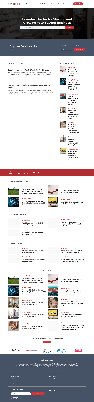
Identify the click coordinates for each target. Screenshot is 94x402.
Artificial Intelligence (15, 376)
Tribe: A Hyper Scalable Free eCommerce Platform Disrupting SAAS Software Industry (71, 224)
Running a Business (73, 136)
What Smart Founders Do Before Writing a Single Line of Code (73, 114)
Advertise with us (52, 376)
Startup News (71, 122)
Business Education (73, 67)
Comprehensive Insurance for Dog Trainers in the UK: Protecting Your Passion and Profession (72, 327)
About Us (65, 3)
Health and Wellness (27, 324)
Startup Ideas (29, 3)
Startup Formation (26, 257)
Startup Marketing (73, 80)
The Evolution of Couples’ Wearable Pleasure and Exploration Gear (73, 128)
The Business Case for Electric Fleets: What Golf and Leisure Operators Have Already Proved (32, 191)
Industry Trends (26, 187)
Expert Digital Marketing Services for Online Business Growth (73, 155)
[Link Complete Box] (31, 73)
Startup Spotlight (40, 3)
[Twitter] (38, 172)
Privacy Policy (52, 378)
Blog (59, 3)
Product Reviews (65, 257)
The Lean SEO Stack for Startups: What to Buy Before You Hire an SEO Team (74, 86)
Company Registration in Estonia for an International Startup (73, 100)
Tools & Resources (14, 383)
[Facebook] (33, 172)
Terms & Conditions (53, 380)
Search (69, 27)
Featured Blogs (26, 220)
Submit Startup (51, 3)
